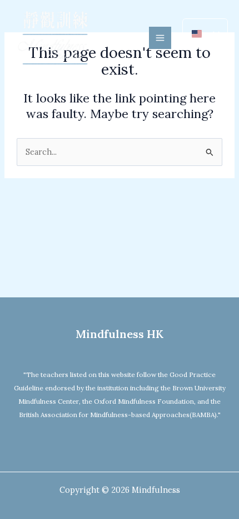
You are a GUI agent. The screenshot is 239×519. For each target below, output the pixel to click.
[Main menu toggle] (160, 38)
